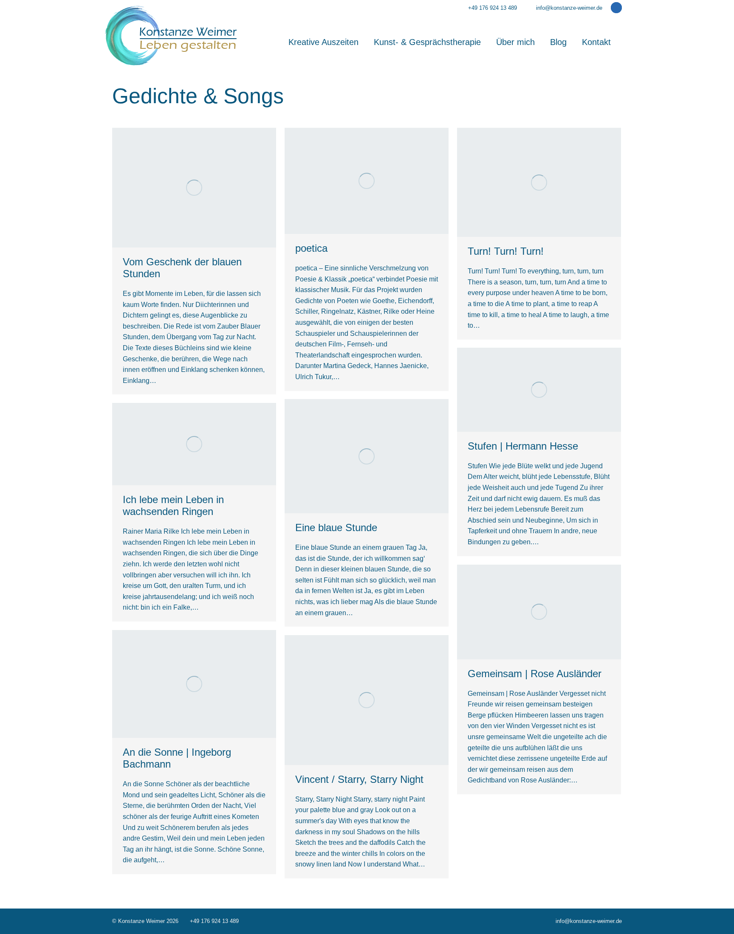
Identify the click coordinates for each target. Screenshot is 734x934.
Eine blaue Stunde (336, 527)
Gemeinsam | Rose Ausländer (534, 673)
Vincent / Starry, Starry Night (359, 779)
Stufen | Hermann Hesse (523, 446)
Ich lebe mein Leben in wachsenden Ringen (173, 505)
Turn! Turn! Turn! (506, 251)
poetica (311, 248)
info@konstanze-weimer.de (569, 8)
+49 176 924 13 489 (492, 8)
